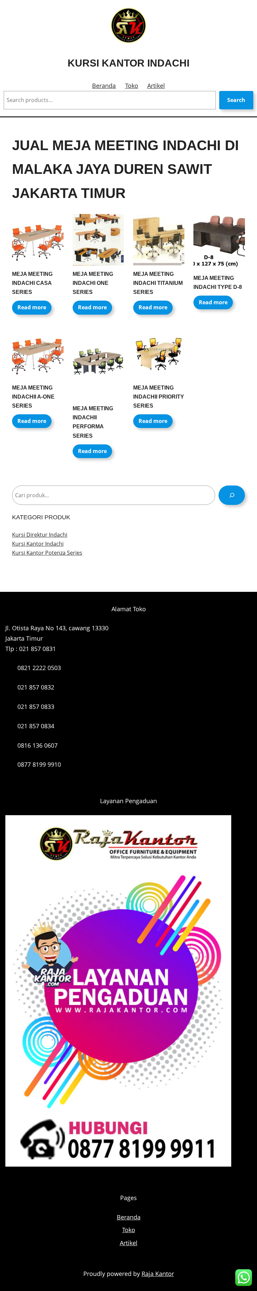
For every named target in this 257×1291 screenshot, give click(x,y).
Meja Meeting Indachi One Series (93, 283)
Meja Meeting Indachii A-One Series (33, 397)
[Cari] (232, 495)
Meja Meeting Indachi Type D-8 (217, 282)
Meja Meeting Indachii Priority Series (158, 397)
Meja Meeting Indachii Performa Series (93, 422)
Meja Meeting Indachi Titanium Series (158, 283)
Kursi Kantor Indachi (128, 63)
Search (236, 100)
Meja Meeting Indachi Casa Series (32, 283)
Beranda (104, 86)
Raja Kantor (158, 1274)
